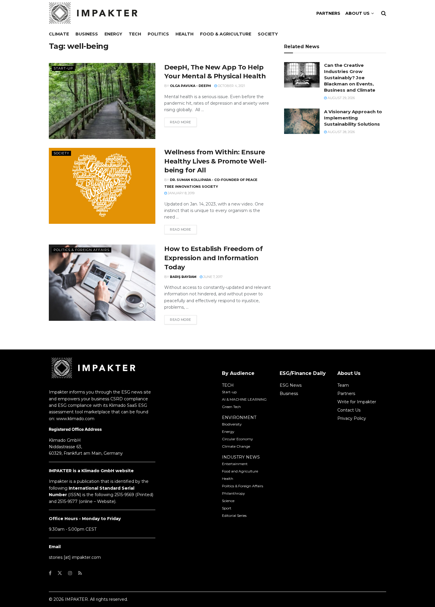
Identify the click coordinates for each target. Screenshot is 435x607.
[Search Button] (383, 13)
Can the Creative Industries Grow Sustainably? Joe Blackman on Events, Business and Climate (349, 77)
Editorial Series (234, 515)
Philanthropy (233, 493)
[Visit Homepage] (93, 13)
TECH (228, 385)
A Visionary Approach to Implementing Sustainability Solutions (353, 118)
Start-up (63, 68)
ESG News (291, 385)
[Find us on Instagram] (70, 573)
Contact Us (348, 410)
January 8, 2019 (180, 193)
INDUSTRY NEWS (241, 457)
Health (184, 34)
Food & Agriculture (225, 34)
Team (343, 385)
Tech (135, 34)
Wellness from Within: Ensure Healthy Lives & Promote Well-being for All (215, 161)
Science (228, 500)
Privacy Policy (351, 418)
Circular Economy (237, 439)
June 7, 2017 (212, 277)
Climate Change (236, 446)
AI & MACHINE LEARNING (244, 399)
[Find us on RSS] (80, 573)
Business (86, 34)
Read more (183, 122)
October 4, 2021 (231, 86)
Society (268, 34)
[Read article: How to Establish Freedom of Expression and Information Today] (102, 283)
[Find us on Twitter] (59, 573)
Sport (226, 508)
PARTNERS (328, 13)
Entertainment (235, 464)
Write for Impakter (356, 401)
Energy (113, 34)
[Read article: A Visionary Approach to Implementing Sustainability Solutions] (302, 121)
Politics (158, 34)
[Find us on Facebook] (50, 573)
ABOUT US (357, 13)
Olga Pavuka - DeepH (190, 86)
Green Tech (231, 406)
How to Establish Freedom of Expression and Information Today (213, 258)
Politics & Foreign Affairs (81, 250)
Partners (346, 393)
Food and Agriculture (240, 471)
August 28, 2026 (341, 132)
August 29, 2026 (341, 98)
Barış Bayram (183, 277)
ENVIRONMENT (239, 417)
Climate (59, 34)
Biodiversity (232, 424)
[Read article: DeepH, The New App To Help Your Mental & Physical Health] (102, 101)
